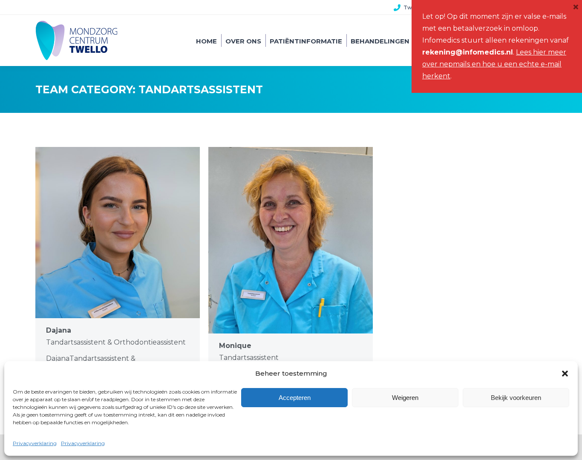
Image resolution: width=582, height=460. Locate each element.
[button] (565, 373)
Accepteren (295, 397)
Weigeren (405, 397)
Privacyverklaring (35, 443)
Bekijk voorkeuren (516, 397)
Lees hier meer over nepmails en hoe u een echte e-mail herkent (494, 64)
